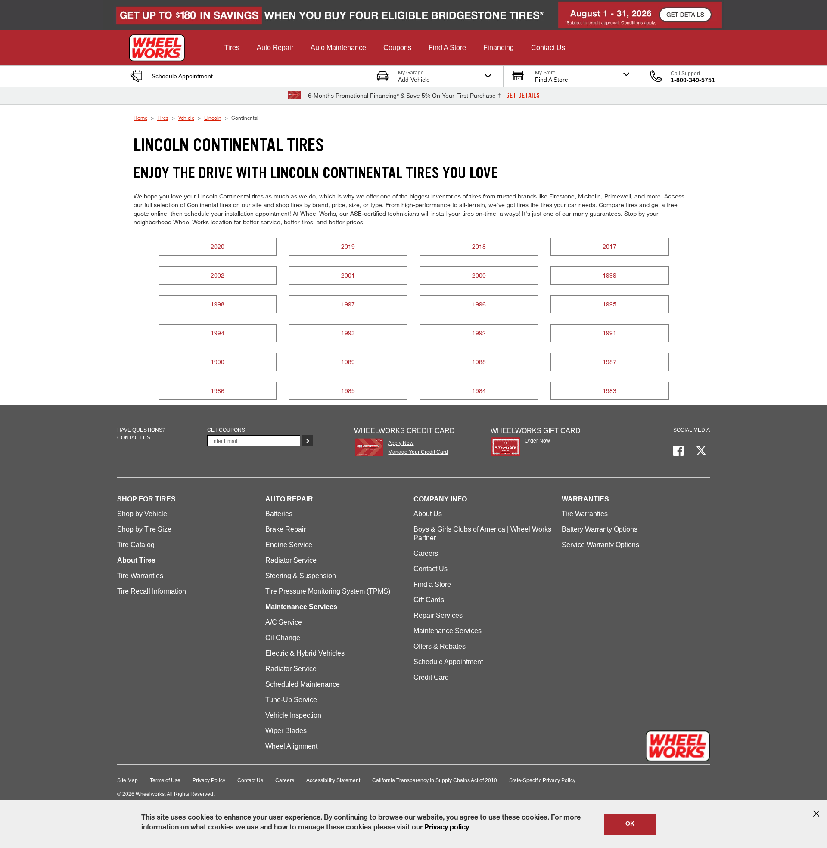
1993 (348, 333)
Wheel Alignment (291, 746)
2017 (609, 246)
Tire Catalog (136, 544)
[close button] (816, 813)
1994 (217, 333)
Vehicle (186, 117)
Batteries (278, 513)
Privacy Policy (209, 780)
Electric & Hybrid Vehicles (305, 653)
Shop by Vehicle (142, 513)
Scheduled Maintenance (302, 684)
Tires (162, 117)
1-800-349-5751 (693, 80)
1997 (348, 304)
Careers (426, 553)
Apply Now (401, 443)
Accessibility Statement (333, 780)
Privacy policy (446, 828)
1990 (217, 361)
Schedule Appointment (448, 661)
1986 (217, 390)
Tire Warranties (140, 575)
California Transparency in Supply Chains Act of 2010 (434, 780)
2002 (217, 275)
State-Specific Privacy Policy (542, 780)
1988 (479, 361)
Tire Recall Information (151, 591)
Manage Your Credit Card (418, 452)
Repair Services (438, 615)
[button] (231, 47)
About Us (428, 513)
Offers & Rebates (440, 646)
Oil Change (282, 637)
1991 (609, 333)
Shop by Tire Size (144, 529)
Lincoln (212, 117)
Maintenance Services (448, 630)
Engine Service (288, 544)
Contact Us (431, 569)
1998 (217, 304)
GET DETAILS (523, 95)
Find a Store (432, 584)
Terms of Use (165, 780)
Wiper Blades (286, 730)
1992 (479, 333)
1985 (348, 390)
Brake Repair (285, 529)
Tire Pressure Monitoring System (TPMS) (327, 591)
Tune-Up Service (291, 699)
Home (140, 117)
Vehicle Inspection (293, 715)
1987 (609, 361)
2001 (348, 275)
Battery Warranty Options (599, 529)
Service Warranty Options (600, 544)
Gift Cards (429, 600)
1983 (609, 390)
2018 (479, 246)
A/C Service (283, 622)
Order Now (537, 441)
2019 (348, 246)
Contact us (133, 438)
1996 (479, 304)
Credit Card (431, 677)
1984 (479, 390)
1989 (348, 361)
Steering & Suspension (300, 575)
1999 (609, 275)
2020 (217, 246)
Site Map (127, 780)
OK (629, 824)
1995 (609, 304)
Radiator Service (291, 560)
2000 (479, 275)
